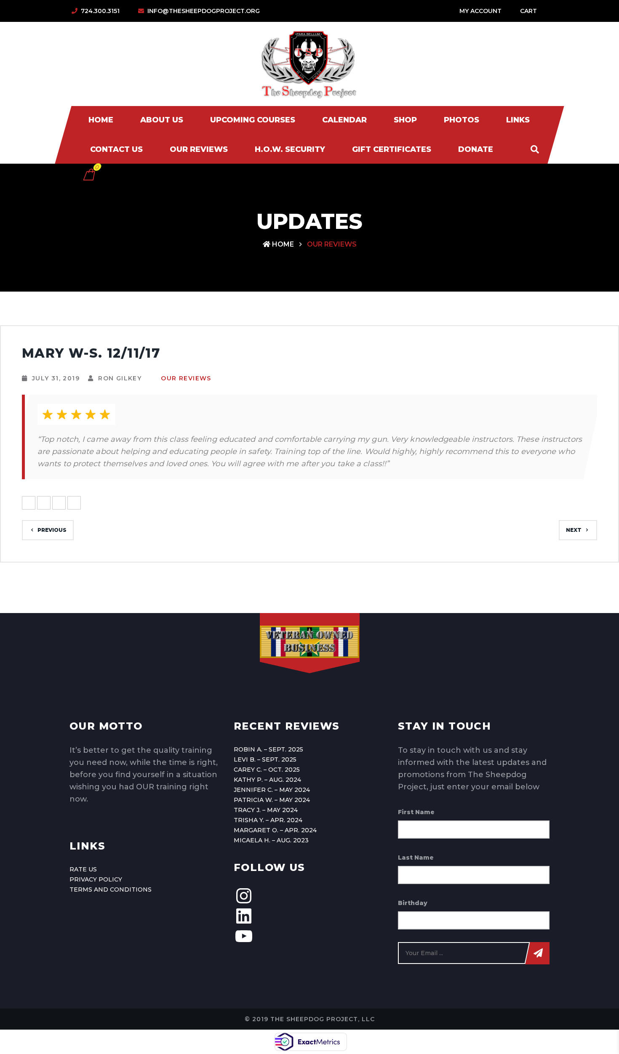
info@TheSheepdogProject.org (203, 11)
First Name (416, 812)
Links (518, 120)
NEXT (574, 530)
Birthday (412, 903)
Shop (405, 120)
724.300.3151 (100, 11)
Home (100, 120)
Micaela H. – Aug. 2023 (271, 840)
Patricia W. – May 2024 (272, 800)
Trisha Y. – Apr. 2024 (268, 820)
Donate (475, 149)
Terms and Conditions (110, 889)
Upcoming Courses (252, 120)
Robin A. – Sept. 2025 (268, 749)
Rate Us (83, 869)
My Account (480, 11)
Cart (528, 11)
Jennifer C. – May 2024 (272, 790)
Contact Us (116, 149)
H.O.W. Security (290, 149)
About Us (161, 120)
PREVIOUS (52, 530)
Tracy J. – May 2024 (266, 810)
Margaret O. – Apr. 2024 (275, 830)
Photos (461, 120)
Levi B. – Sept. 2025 (265, 759)
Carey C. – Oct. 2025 (267, 769)
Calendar (344, 120)
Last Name (416, 857)
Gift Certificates (391, 149)
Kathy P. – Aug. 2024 (267, 779)
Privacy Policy (95, 879)
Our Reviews (199, 149)
